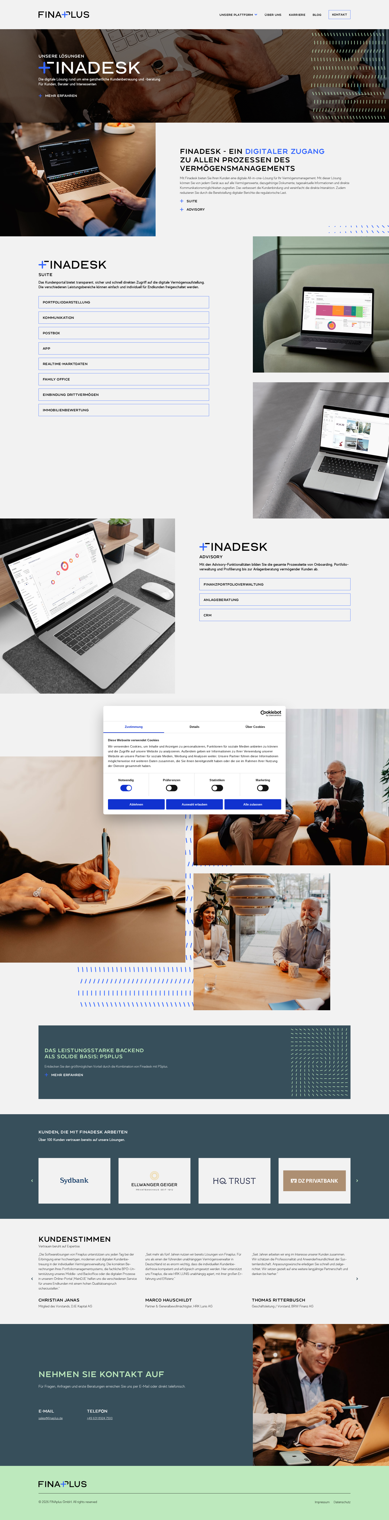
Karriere (297, 14)
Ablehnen (136, 804)
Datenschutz (342, 1502)
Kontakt (339, 14)
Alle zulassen (252, 804)
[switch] (171, 788)
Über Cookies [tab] (255, 726)
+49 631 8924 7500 (100, 1418)
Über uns (273, 14)
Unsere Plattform (236, 14)
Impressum (322, 1502)
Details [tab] (195, 726)
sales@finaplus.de (50, 1418)
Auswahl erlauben (194, 804)
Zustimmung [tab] (134, 726)
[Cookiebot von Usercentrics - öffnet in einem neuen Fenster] (263, 713)
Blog (317, 14)
